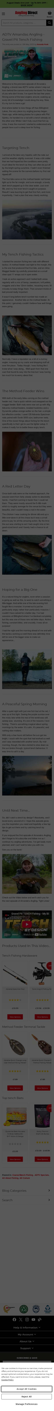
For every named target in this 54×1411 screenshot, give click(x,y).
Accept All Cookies (27, 1389)
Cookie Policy (7, 1380)
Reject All (27, 1396)
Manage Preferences (27, 1404)
